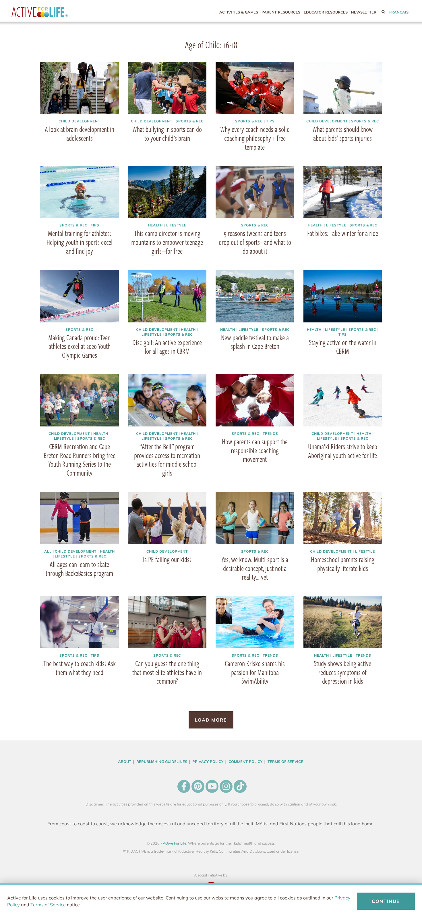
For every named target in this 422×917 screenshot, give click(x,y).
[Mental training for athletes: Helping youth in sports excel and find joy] (79, 192)
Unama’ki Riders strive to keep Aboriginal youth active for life (342, 450)
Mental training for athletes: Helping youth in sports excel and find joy (80, 242)
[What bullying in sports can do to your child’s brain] (167, 88)
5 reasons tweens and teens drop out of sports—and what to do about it (255, 242)
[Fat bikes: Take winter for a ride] (342, 192)
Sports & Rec (190, 121)
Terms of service (285, 761)
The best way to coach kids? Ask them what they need (79, 667)
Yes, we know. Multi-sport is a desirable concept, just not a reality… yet (254, 567)
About (124, 761)
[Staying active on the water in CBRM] (342, 296)
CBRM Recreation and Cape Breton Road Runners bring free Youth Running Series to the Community (79, 459)
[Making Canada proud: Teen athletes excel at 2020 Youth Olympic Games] (79, 296)
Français (399, 12)
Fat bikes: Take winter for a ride (342, 233)
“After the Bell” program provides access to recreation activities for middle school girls (167, 459)
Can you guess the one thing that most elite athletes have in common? (167, 672)
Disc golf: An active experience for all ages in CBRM (167, 346)
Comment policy (245, 761)
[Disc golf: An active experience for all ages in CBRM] (167, 296)
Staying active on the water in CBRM (342, 346)
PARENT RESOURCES (281, 12)
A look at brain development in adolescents (79, 133)
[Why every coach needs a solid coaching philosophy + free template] (255, 88)
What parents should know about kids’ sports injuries (342, 133)
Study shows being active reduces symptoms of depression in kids (342, 672)
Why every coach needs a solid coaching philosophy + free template (255, 138)
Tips (270, 121)
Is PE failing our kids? (167, 558)
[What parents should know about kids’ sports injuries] (342, 88)
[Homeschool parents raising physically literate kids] (342, 517)
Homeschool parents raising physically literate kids (342, 563)
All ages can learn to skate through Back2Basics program (79, 568)
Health (155, 225)
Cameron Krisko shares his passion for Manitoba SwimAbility (255, 672)
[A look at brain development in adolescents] (79, 88)
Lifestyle (176, 225)
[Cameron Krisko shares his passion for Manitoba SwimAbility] (255, 621)
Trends (270, 433)
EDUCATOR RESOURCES (326, 12)
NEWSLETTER (363, 12)
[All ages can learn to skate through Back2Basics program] (79, 517)
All (48, 551)
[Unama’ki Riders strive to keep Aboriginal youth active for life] (342, 400)
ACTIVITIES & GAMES (238, 12)
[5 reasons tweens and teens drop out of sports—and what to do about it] (255, 192)
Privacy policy (207, 761)
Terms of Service (48, 905)
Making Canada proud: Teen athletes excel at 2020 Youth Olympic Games (79, 346)
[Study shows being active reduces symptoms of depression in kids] (342, 621)
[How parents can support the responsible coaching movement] (255, 400)
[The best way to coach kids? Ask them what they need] (79, 621)
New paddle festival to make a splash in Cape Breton (255, 341)
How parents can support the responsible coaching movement (255, 450)
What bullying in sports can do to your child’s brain (167, 133)
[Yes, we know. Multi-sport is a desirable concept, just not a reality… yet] (255, 517)
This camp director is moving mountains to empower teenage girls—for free (167, 242)
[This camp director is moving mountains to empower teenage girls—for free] (167, 192)
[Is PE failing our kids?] (167, 517)
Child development (79, 121)
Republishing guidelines (161, 761)
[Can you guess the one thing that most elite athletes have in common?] (167, 621)
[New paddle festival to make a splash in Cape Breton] (255, 296)
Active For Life (51, 12)
